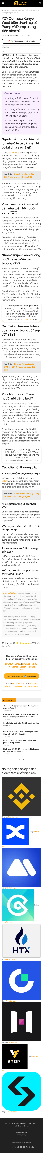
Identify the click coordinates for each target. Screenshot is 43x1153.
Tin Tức (7, 1123)
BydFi (21, 669)
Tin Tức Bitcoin (12, 36)
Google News (20, 1132)
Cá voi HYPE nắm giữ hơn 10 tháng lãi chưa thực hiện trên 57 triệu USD (20, 732)
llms (26, 1132)
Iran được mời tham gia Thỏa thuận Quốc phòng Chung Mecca (19, 741)
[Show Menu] (3, 3)
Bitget (23, 666)
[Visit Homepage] (21, 3)
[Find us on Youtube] (24, 1147)
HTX (8, 666)
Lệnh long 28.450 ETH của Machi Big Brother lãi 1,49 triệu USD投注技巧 (21, 750)
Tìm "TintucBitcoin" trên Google (23, 41)
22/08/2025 (26, 36)
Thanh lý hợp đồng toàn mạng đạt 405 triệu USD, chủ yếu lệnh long (20, 707)
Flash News (18, 1126)
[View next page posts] (23, 759)
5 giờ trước (7, 736)
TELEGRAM (18, 686)
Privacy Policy (21, 1135)
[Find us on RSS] (27, 1147)
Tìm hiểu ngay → (14, 817)
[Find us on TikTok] (29, 1147)
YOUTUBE (8, 686)
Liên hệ (26, 1126)
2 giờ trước (7, 719)
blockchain (28, 319)
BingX (18, 663)
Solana (5, 481)
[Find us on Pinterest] (18, 1147)
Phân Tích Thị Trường (19, 1123)
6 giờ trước (7, 745)
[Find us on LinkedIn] (15, 1147)
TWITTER (26, 686)
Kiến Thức (32, 1123)
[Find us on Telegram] (21, 1147)
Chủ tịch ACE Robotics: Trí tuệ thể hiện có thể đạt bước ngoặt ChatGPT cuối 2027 (20, 715)
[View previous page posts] (19, 759)
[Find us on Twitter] (12, 1147)
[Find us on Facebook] (9, 1147)
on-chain (13, 152)
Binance (26, 663)
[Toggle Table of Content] (3, 52)
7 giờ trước (7, 754)
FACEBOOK (33, 683)
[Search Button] (40, 3)
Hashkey (32, 666)
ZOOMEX (9, 663)
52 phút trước (7, 711)
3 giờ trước (7, 728)
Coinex (14, 666)
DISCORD (34, 686)
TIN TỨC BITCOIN (18, 683)
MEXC (34, 663)
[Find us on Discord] (32, 1147)
